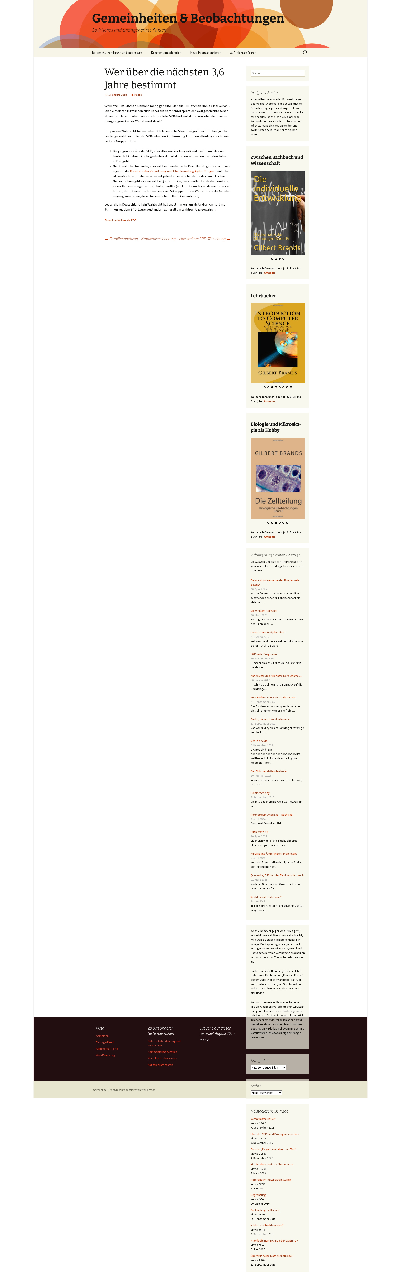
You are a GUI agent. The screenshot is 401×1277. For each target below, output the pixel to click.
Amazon (269, 273)
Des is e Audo (259, 741)
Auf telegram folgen (243, 53)
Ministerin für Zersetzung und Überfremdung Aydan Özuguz (172, 171)
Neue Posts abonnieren (205, 53)
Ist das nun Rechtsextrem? (267, 1225)
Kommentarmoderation (166, 53)
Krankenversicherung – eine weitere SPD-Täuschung (186, 238)
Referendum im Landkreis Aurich (271, 1180)
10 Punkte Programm (264, 654)
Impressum (99, 1090)
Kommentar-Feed (107, 1049)
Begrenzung (258, 1195)
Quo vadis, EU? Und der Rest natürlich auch (277, 875)
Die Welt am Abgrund (264, 611)
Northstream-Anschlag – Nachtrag (272, 814)
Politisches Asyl (260, 793)
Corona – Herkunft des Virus (268, 632)
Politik (138, 95)
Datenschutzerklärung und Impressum (117, 53)
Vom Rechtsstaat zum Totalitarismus (273, 697)
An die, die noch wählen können (270, 719)
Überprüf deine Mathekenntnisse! (271, 1256)
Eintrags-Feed (105, 1042)
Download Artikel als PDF (120, 220)
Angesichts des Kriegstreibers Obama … (276, 676)
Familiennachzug (121, 238)
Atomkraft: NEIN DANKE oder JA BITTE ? (274, 1240)
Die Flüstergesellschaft (265, 1210)
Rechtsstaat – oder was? (266, 897)
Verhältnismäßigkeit (263, 1119)
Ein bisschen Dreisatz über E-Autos (272, 1164)
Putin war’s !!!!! (259, 832)
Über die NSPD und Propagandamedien (275, 1134)
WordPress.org (105, 1055)
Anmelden (102, 1036)
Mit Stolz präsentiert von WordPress (132, 1090)
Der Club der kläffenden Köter (269, 771)
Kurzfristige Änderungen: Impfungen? (274, 853)
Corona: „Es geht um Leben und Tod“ (273, 1149)
